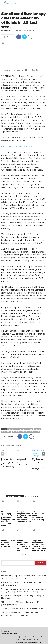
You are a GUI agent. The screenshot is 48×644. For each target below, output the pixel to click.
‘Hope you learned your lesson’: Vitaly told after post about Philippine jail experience (39, 545)
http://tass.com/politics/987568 (16, 146)
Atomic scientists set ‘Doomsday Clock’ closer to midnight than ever (23, 545)
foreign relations (25, 429)
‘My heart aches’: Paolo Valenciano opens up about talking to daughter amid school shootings (23, 590)
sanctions (6, 431)
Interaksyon (9, 31)
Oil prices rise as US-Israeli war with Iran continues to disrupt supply (39, 516)
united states (34, 431)
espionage (12, 429)
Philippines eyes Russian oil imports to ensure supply (8, 543)
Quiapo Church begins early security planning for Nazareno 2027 (22, 596)
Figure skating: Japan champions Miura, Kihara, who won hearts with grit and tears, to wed (23, 577)
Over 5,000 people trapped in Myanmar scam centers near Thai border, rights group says (24, 516)
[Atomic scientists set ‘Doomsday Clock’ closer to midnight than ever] (24, 534)
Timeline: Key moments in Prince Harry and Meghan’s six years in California (19, 614)
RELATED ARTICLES (15, 496)
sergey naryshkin (19, 431)
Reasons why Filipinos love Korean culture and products (23, 462)
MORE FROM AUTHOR (32, 496)
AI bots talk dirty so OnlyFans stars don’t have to (22, 609)
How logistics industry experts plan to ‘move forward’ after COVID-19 (7, 463)
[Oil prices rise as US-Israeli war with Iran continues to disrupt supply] (39, 505)
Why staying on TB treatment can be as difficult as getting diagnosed (23, 603)
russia (37, 429)
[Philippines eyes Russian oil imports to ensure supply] (8, 534)
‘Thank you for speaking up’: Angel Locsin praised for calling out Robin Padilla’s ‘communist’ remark (8, 518)
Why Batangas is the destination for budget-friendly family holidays (38, 464)
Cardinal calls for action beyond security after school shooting (21, 583)
